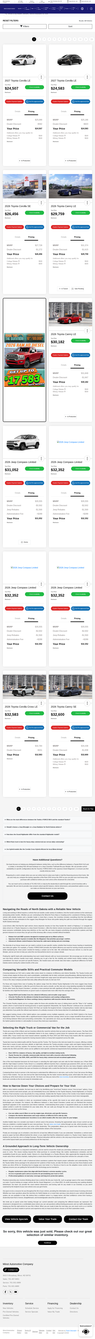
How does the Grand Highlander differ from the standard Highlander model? (32, 834)
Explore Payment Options (14, 101)
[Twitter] (10, 1291)
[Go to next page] (86, 39)
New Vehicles (8, 1308)
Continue (47, 1243)
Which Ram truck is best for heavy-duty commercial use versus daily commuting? (35, 842)
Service (29, 1303)
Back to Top (88, 809)
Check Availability (34, 87)
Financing (53, 1303)
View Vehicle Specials (16, 1219)
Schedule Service (32, 1308)
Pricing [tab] (31, 111)
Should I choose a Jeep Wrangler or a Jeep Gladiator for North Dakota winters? (34, 827)
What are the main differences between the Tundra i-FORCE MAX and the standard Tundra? (38, 820)
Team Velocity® (71, 1331)
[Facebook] (5, 1291)
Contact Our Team (78, 1219)
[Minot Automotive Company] (9, 8)
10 (80, 39)
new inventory (64, 1077)
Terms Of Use (28, 1332)
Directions (74, 1312)
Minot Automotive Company (8, 1332)
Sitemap (35, 1331)
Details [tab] (17, 111)
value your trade (54, 1124)
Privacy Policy (19, 1332)
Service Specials (31, 1312)
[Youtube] (15, 1291)
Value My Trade (54, 1312)
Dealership (76, 1303)
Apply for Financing (55, 1308)
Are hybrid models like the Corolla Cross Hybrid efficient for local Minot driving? (34, 849)
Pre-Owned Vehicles (11, 1312)
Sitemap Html (41, 1332)
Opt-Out (54, 1332)
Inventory (8, 1303)
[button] (41, 77)
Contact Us (47, 896)
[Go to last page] (92, 39)
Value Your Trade (48, 1219)
